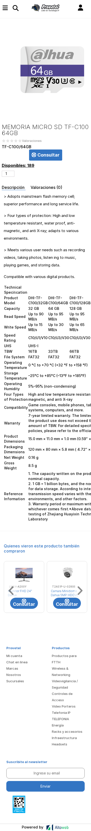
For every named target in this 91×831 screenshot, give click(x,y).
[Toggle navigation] (15, 7)
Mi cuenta (14, 656)
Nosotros (13, 675)
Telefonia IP (61, 713)
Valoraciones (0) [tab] (46, 187)
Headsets (59, 744)
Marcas (12, 668)
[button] (80, 8)
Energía (58, 725)
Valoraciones (32, 140)
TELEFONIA (60, 719)
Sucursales (15, 681)
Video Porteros (64, 706)
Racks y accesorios (67, 731)
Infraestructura (64, 738)
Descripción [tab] (14, 187)
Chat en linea (17, 662)
